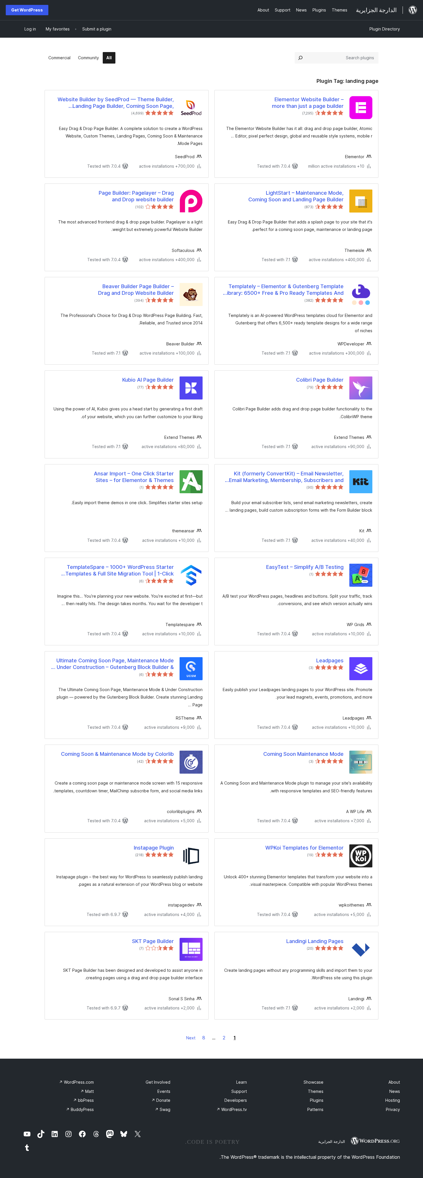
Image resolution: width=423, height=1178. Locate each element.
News (394, 1091)
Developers (235, 1100)
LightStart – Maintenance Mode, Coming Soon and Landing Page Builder (296, 196)
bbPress (83, 1100)
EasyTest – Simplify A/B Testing (305, 567)
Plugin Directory (384, 28)
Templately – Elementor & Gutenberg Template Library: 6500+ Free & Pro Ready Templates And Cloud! (284, 290)
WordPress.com (76, 1082)
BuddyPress (80, 1109)
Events (163, 1091)
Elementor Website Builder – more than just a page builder (308, 102)
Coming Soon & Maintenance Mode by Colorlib (117, 754)
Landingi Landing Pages (315, 941)
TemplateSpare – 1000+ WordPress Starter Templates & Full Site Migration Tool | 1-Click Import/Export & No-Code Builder (119, 570)
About (394, 1082)
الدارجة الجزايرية (331, 1141)
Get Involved (158, 1082)
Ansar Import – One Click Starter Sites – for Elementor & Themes (134, 477)
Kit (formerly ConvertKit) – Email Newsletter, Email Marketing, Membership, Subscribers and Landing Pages (286, 477)
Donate (160, 1100)
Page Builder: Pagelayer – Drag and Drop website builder (136, 196)
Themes (315, 1091)
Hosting (392, 1100)
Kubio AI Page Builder (148, 380)
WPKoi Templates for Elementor (304, 848)
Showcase (313, 1082)
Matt (87, 1091)
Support (239, 1091)
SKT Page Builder (153, 941)
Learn (241, 1082)
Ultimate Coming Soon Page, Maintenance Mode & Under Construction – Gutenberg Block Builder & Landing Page (113, 664)
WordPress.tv (231, 1109)
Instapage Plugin (154, 848)
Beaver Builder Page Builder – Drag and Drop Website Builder (136, 289)
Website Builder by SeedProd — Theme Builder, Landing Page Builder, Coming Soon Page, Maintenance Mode (116, 103)
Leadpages (330, 660)
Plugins (316, 1100)
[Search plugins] (300, 58)
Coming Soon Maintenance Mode (303, 754)
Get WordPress (27, 9)
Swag (162, 1109)
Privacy (393, 1109)
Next (190, 1037)
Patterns (315, 1109)
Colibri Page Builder (320, 380)
